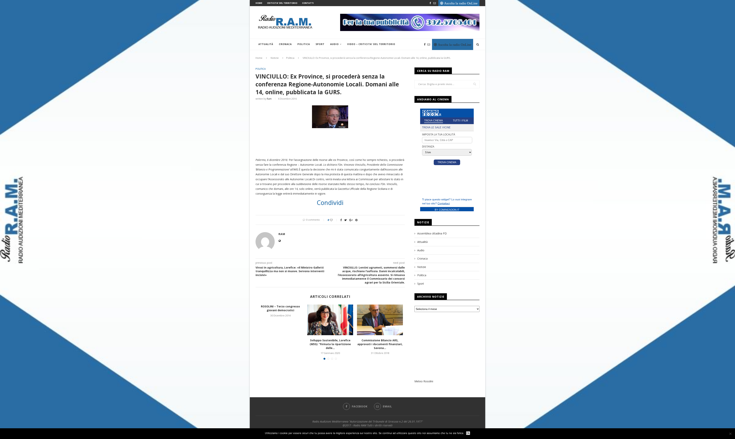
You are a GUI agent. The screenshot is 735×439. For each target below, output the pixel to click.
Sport (320, 44)
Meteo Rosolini (423, 381)
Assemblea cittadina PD (432, 233)
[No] (730, 434)
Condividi (330, 203)
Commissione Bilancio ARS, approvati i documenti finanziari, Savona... (380, 344)
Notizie (275, 58)
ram (269, 98)
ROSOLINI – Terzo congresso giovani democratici (280, 308)
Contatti (308, 3)
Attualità (265, 44)
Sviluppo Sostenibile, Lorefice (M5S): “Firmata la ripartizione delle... (330, 344)
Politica (303, 44)
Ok (468, 433)
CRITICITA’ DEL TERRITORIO (282, 3)
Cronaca (285, 44)
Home (259, 3)
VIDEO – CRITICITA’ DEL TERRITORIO (371, 44)
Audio (334, 44)
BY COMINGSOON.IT (447, 209)
